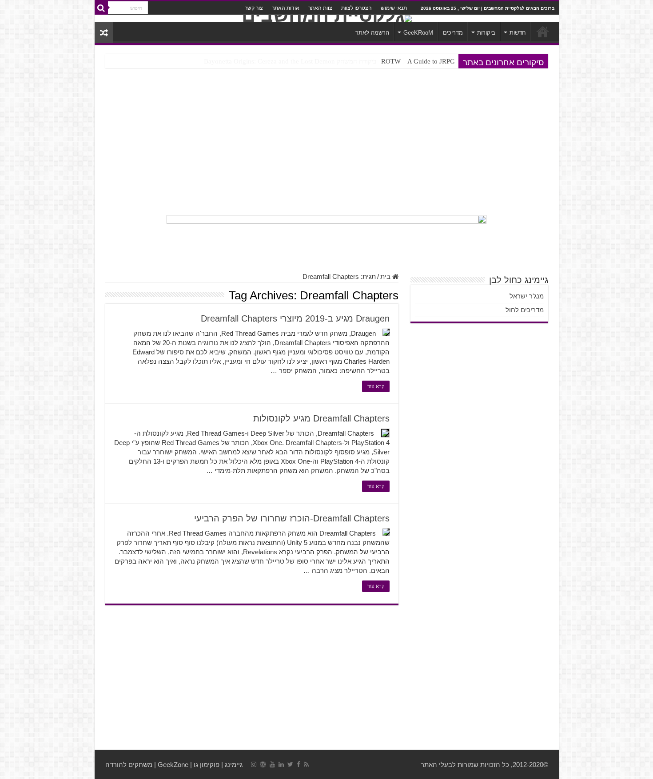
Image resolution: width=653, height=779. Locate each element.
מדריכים (453, 32)
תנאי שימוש (394, 8)
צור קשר (254, 8)
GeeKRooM (418, 32)
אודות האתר (285, 8)
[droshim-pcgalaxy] (326, 238)
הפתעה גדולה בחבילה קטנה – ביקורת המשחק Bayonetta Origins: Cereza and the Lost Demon (329, 61)
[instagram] (253, 764)
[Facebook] (298, 764)
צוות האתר (320, 8)
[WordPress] (263, 764)
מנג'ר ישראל (527, 296)
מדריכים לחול (525, 310)
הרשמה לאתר (372, 32)
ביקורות (486, 32)
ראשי (542, 31)
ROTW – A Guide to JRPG (418, 61)
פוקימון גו (206, 764)
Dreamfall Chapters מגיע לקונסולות (321, 418)
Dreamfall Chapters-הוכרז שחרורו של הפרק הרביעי (292, 518)
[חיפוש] (101, 8)
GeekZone (173, 764)
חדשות (518, 32)
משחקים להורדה (128, 764)
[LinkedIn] (281, 764)
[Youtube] (272, 764)
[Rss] (306, 764)
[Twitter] (290, 764)
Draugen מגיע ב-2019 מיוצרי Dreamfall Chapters (295, 318)
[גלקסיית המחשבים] (327, 18)
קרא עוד (375, 386)
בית (386, 276)
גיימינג (234, 764)
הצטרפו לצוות (356, 8)
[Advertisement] (327, 141)
